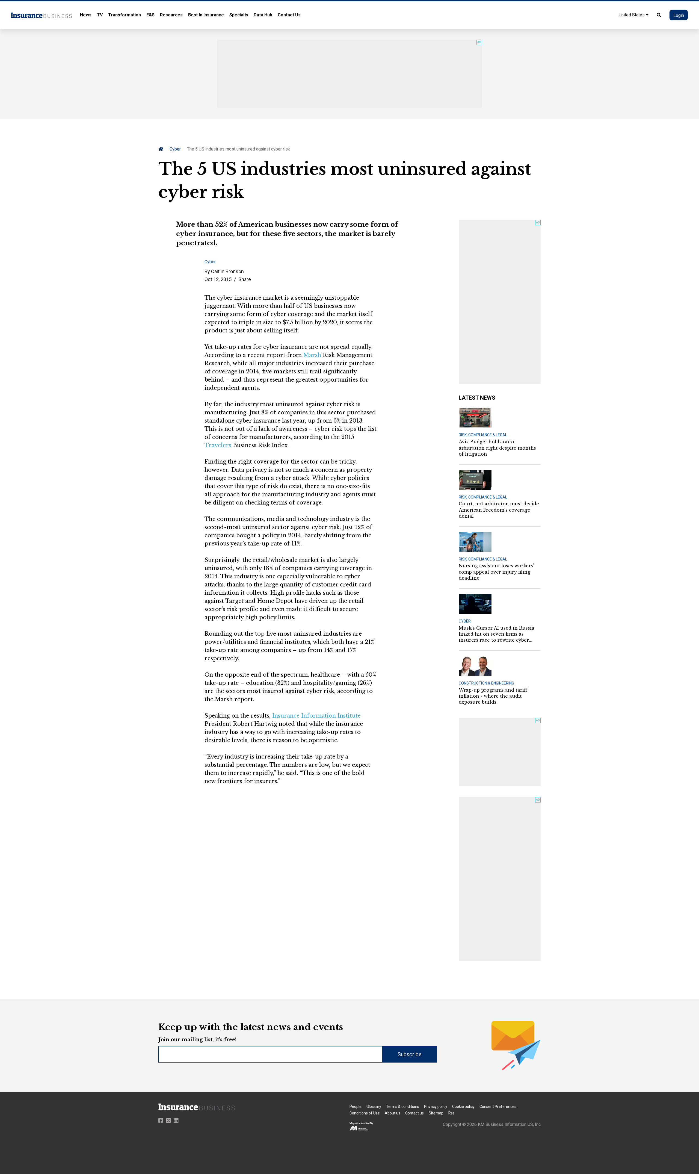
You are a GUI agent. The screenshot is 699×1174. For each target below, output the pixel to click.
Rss (451, 1113)
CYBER (465, 621)
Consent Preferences (497, 1106)
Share (244, 279)
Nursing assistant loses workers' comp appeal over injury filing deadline (496, 572)
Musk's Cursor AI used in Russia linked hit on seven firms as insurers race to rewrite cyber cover (496, 634)
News (85, 14)
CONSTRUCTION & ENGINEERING (486, 683)
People (356, 1106)
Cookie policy (463, 1106)
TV (100, 14)
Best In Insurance (206, 14)
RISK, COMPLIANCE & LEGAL (483, 435)
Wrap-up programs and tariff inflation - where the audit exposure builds (493, 696)
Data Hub (263, 14)
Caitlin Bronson (227, 271)
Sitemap (436, 1113)
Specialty (238, 14)
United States (632, 14)
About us (392, 1113)
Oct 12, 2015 (218, 279)
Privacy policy (435, 1106)
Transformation (124, 14)
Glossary (373, 1106)
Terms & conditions (402, 1106)
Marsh (312, 355)
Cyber (175, 149)
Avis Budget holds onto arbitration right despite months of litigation (497, 448)
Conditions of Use (365, 1113)
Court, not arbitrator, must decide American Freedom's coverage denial (499, 510)
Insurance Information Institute (316, 715)
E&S (150, 14)
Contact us (414, 1113)
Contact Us (289, 14)
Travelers (218, 445)
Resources (171, 14)
